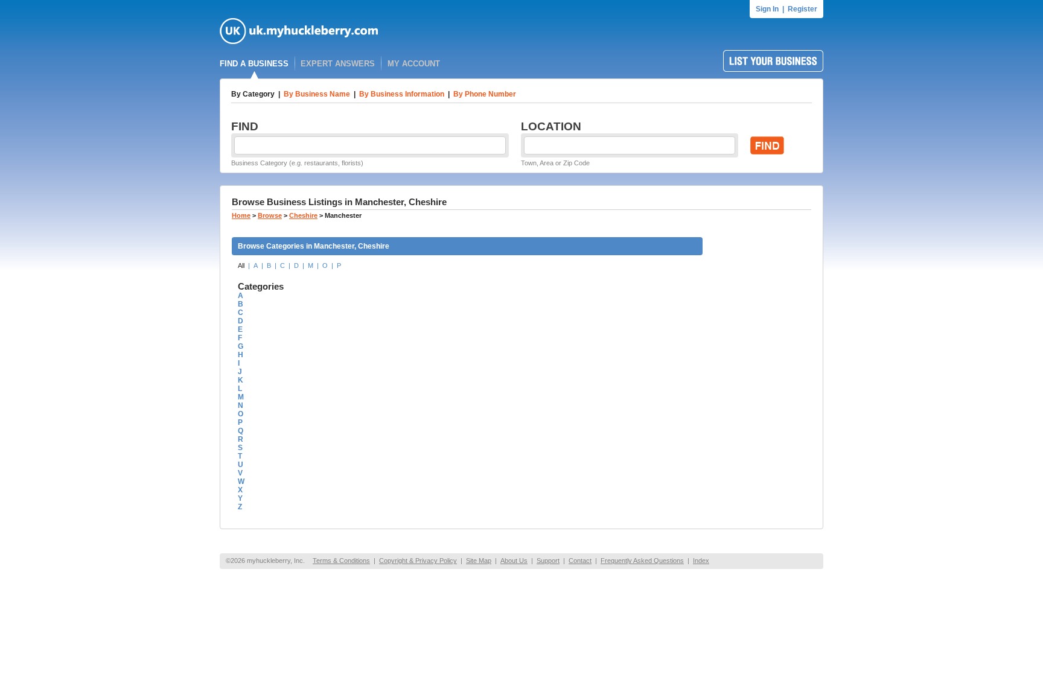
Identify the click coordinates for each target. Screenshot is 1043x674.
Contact (580, 560)
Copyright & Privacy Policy (418, 560)
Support (548, 560)
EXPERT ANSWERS (338, 63)
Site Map (478, 560)
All (241, 265)
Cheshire (303, 215)
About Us (514, 560)
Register (802, 9)
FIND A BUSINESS (254, 63)
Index (701, 560)
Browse (270, 215)
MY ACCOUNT (414, 63)
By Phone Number (484, 94)
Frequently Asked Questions (642, 560)
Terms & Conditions (341, 560)
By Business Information (401, 94)
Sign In (767, 9)
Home (241, 215)
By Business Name (317, 94)
